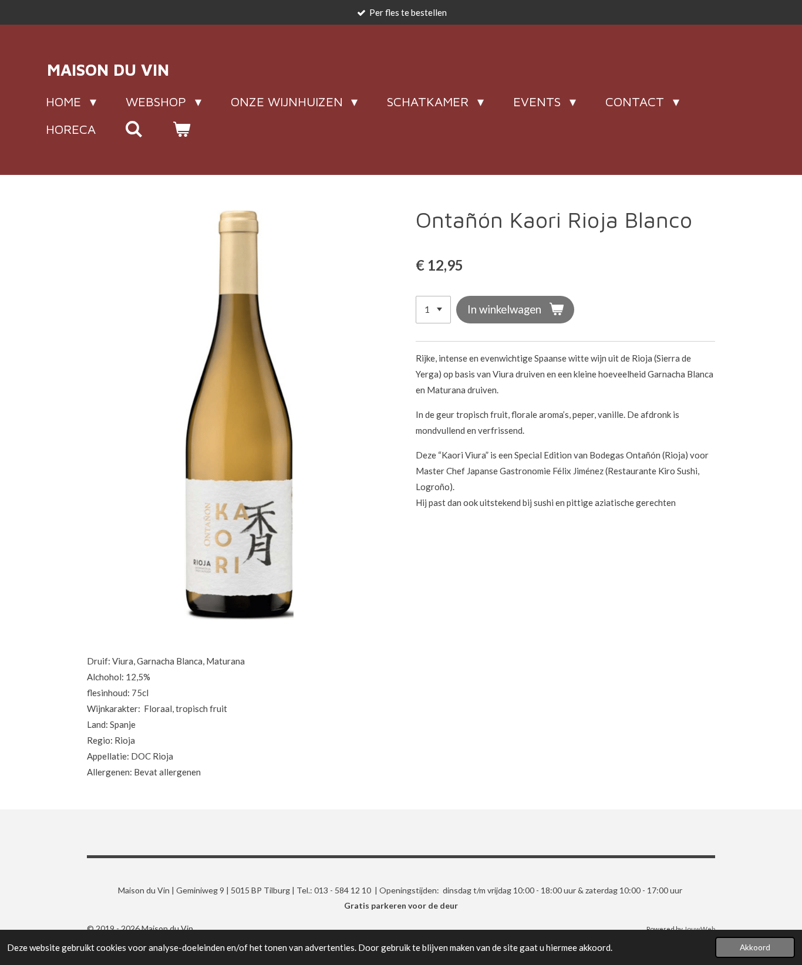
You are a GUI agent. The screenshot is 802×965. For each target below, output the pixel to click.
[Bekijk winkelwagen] (182, 129)
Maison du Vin (108, 69)
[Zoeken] (134, 129)
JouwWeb (699, 928)
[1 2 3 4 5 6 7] (433, 309)
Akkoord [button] (755, 947)
